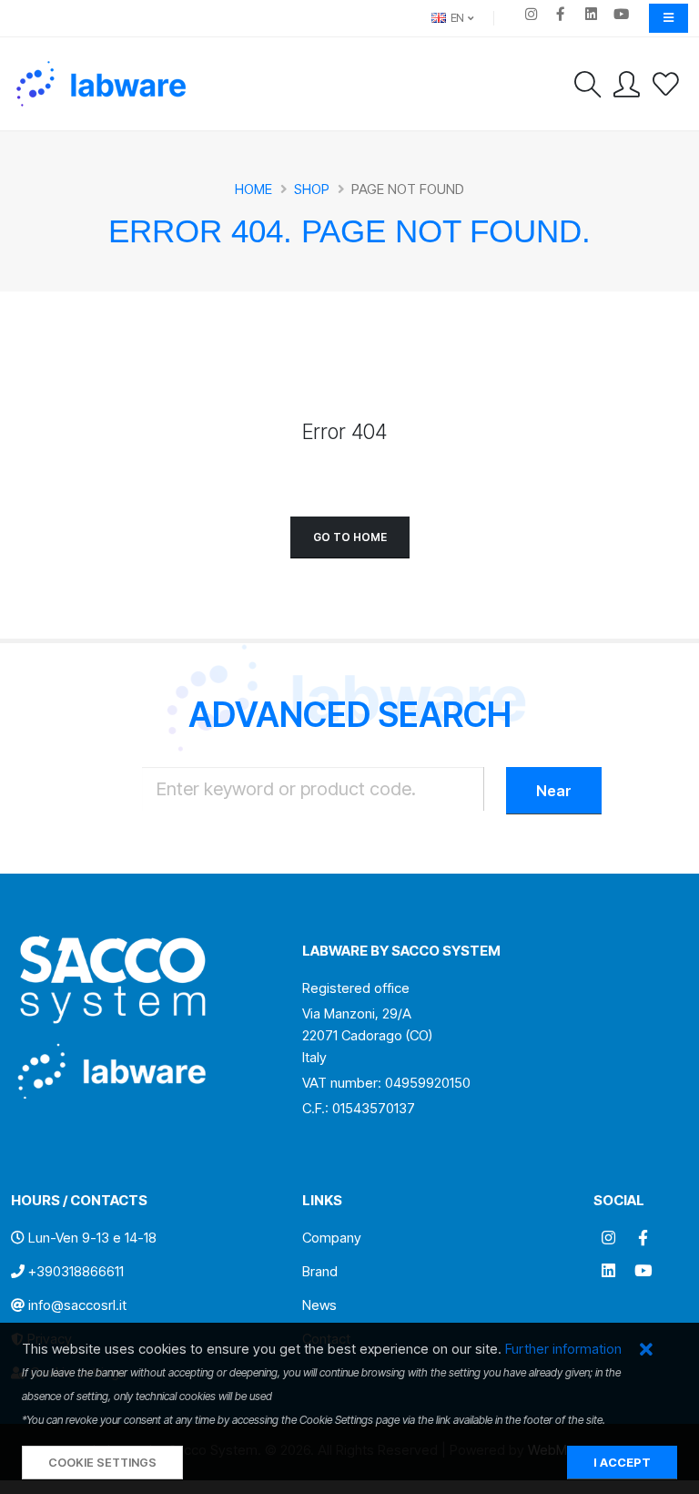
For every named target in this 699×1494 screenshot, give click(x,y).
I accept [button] (622, 1462)
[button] (645, 1350)
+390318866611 (76, 1271)
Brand (320, 1271)
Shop (311, 189)
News (319, 1305)
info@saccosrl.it (77, 1305)
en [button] (456, 18)
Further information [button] (563, 1348)
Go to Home (350, 537)
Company (331, 1237)
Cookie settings (102, 1462)
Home (253, 189)
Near (554, 791)
